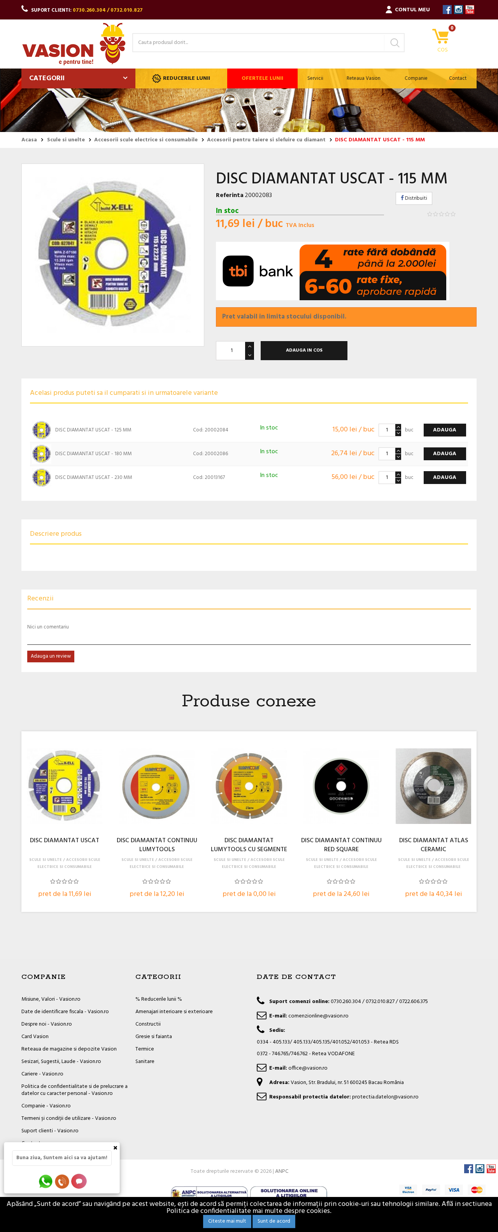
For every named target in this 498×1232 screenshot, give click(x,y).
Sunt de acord (274, 1221)
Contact (457, 78)
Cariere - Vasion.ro (42, 1074)
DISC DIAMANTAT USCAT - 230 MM (93, 477)
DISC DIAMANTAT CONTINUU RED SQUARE (341, 845)
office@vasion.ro (308, 1068)
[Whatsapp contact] (46, 1181)
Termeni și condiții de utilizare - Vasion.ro (68, 1118)
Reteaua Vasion (364, 78)
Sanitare (144, 1061)
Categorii (47, 78)
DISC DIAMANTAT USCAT (64, 841)
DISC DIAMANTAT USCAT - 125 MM (93, 430)
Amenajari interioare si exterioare (174, 1011)
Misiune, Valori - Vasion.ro (51, 999)
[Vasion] (73, 44)
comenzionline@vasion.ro (318, 1016)
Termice (144, 1049)
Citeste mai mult (227, 1221)
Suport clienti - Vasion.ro (50, 1130)
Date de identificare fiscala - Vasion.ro (65, 1011)
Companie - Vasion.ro (46, 1106)
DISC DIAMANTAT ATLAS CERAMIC (433, 845)
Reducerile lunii (186, 78)
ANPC (281, 1171)
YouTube (469, 9)
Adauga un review (51, 656)
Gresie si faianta (153, 1036)
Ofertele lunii (262, 78)
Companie (416, 78)
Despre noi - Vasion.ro (46, 1024)
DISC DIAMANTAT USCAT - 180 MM (93, 454)
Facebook (447, 9)
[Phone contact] (63, 1181)
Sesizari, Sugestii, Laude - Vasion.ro (61, 1061)
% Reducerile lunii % (158, 999)
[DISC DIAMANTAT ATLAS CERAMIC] (433, 786)
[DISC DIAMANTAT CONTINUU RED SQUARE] (341, 786)
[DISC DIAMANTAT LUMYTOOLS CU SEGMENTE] (249, 786)
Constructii (148, 1024)
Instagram (458, 9)
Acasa (29, 140)
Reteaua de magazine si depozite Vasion (69, 1049)
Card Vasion (35, 1036)
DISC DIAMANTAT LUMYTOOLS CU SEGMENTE (249, 845)
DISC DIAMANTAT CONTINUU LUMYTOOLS (157, 845)
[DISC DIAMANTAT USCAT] (64, 786)
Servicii (315, 78)
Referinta (230, 195)
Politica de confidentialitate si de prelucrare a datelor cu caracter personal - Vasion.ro (74, 1090)
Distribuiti (415, 198)
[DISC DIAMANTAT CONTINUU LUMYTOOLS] (157, 786)
